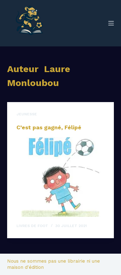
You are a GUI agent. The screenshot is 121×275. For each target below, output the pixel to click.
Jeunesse (26, 114)
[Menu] (111, 23)
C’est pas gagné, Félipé (48, 127)
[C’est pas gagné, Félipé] (60, 177)
